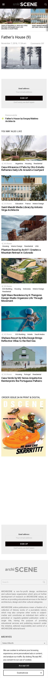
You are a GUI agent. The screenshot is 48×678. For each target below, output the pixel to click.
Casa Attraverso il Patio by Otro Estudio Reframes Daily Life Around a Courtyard (14, 27)
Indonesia (27, 289)
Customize (22, 673)
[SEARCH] (46, 4)
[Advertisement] (24, 492)
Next (46, 20)
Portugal (27, 374)
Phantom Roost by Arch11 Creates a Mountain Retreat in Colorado (21, 251)
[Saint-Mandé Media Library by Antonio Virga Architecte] (24, 188)
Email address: (24, 89)
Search (44, 583)
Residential (38, 164)
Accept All (24, 666)
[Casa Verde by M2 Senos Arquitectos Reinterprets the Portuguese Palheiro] (24, 359)
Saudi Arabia (40, 334)
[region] (24, 661)
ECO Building (7, 289)
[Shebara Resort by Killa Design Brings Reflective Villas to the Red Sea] (24, 319)
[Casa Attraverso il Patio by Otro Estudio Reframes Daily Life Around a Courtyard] (15, 16)
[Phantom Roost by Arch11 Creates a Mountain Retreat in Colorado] (24, 228)
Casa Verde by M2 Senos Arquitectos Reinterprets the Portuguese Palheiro (21, 379)
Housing (28, 164)
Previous (1, 20)
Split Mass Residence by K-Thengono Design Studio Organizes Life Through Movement (22, 298)
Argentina (19, 164)
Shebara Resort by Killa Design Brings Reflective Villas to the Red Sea (21, 339)
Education (19, 204)
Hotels (30, 334)
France (28, 204)
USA (37, 246)
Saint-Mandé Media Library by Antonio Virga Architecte (22, 209)
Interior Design (38, 204)
